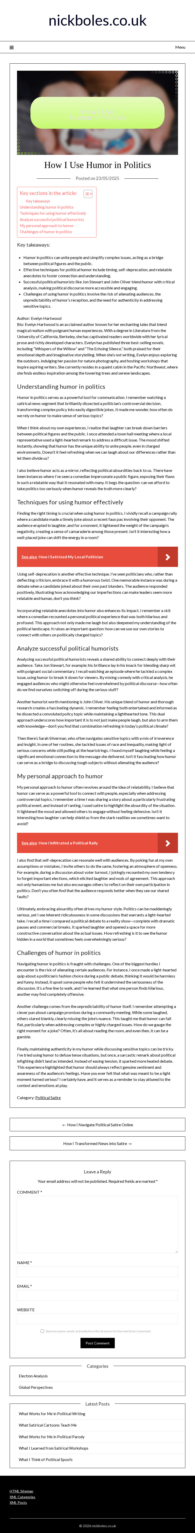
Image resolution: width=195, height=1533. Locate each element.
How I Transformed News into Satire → (97, 1143)
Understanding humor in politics (47, 207)
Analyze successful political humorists (52, 219)
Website (26, 1309)
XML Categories (22, 1497)
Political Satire (48, 1097)
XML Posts (18, 1502)
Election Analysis (33, 1376)
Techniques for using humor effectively (53, 213)
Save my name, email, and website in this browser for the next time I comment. (98, 1331)
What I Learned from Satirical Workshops (53, 1448)
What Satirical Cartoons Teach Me (48, 1425)
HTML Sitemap (21, 1491)
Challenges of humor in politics (46, 231)
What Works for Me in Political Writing (52, 1413)
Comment (29, 1192)
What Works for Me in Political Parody (52, 1436)
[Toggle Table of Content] (85, 194)
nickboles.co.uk (97, 20)
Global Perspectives (36, 1387)
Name (24, 1262)
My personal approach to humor (47, 225)
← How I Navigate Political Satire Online (97, 1124)
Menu (180, 47)
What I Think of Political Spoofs (46, 1459)
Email (24, 1286)
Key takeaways (38, 201)
